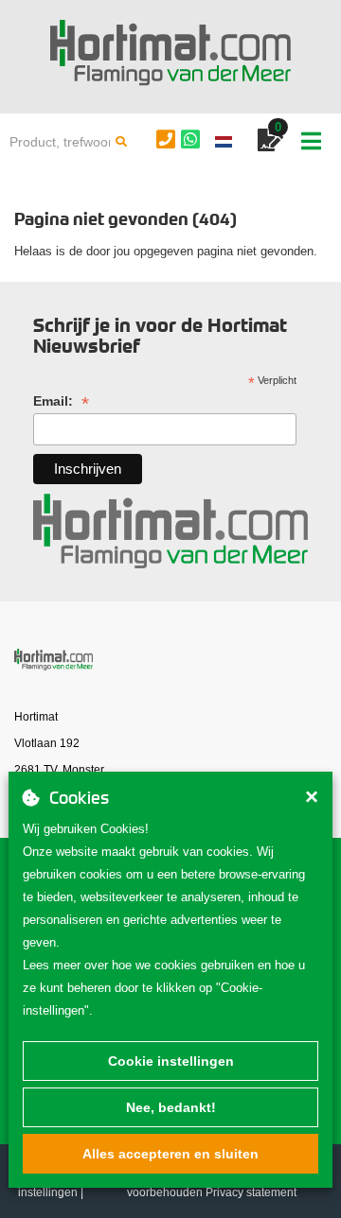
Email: (61, 401)
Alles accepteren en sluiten (170, 1153)
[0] (270, 143)
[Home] (170, 53)
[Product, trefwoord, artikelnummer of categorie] (121, 141)
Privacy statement (251, 1192)
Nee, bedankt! (171, 1107)
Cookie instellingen (171, 1061)
